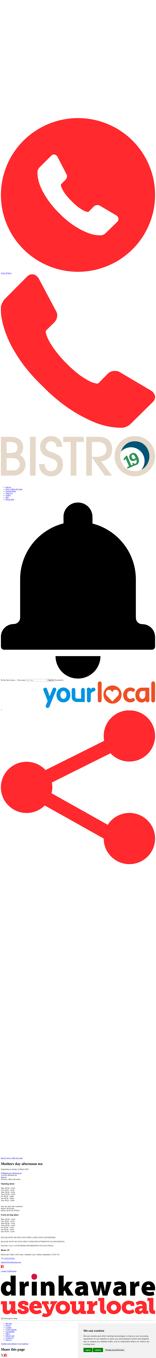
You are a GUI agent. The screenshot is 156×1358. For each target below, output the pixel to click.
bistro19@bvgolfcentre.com (11, 1262)
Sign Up (50, 680)
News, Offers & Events (13, 489)
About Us (9, 493)
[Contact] (78, 117)
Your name (21, 680)
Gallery (8, 495)
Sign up (8, 487)
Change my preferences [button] (114, 1350)
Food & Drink (10, 491)
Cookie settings (11, 1330)
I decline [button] (98, 1350)
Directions (12, 1271)
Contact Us (5, 1271)
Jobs (7, 497)
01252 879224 (9, 1258)
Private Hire (9, 499)
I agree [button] (88, 1350)
